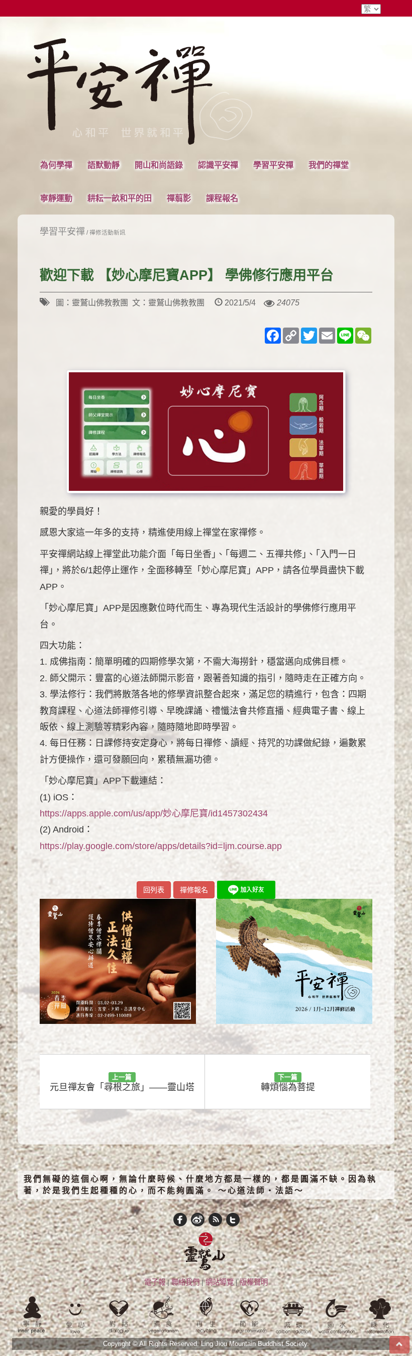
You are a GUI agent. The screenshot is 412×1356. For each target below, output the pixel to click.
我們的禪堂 (328, 164)
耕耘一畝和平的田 (119, 197)
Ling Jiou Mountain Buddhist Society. (255, 1343)
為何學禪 (56, 164)
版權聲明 (254, 1282)
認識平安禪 (218, 164)
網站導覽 (219, 1282)
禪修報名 (194, 890)
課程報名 (222, 197)
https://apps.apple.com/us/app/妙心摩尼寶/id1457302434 (154, 813)
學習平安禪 (273, 164)
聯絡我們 (185, 1282)
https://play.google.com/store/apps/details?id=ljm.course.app (161, 846)
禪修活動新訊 (107, 232)
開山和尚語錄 (159, 164)
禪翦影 (179, 197)
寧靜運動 (56, 197)
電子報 (154, 1282)
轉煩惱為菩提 (288, 1083)
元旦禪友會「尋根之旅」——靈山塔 (122, 1083)
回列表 (153, 890)
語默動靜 (103, 164)
